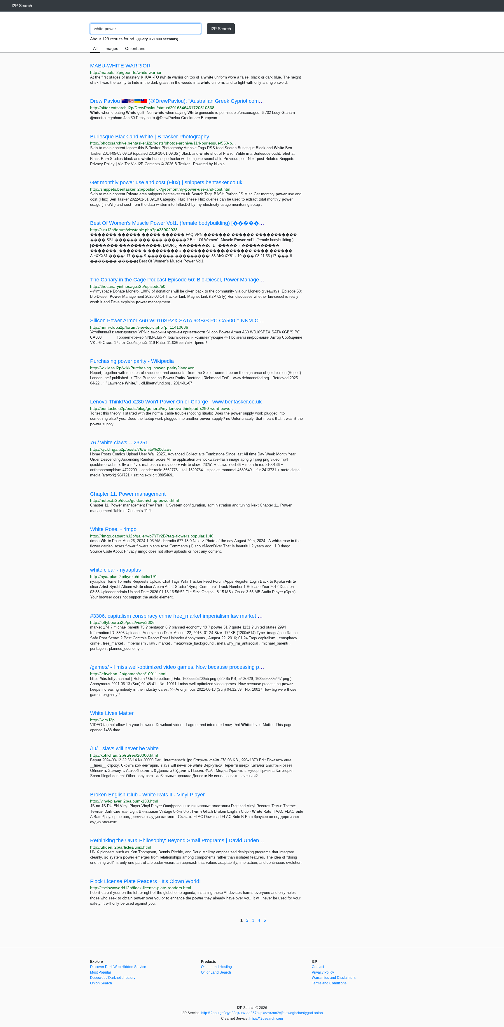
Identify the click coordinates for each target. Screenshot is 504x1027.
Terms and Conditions (329, 983)
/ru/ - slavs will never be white (124, 748)
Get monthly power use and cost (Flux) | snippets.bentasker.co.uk (166, 182)
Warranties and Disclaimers (334, 977)
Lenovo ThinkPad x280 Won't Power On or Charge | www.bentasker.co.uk (176, 402)
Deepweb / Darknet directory (112, 977)
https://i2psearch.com (266, 1018)
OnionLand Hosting (216, 967)
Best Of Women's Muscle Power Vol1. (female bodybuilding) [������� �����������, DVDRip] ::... (225, 223)
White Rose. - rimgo (113, 529)
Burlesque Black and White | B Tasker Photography (149, 137)
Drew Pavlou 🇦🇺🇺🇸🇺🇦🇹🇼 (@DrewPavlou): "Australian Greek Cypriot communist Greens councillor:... (206, 101)
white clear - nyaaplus (115, 570)
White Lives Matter (112, 713)
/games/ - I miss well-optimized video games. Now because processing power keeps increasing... (203, 667)
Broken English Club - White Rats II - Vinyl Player (147, 795)
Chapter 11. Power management (128, 494)
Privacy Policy (323, 972)
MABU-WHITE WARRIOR (120, 66)
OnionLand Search (216, 972)
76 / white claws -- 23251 (119, 442)
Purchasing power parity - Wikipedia (132, 361)
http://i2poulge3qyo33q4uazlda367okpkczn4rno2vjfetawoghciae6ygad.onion (262, 1013)
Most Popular (100, 972)
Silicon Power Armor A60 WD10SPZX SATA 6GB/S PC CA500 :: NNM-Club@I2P (184, 320)
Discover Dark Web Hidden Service (118, 967)
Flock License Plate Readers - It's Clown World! (145, 881)
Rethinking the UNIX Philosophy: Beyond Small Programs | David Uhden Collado (184, 840)
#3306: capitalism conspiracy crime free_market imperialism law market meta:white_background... (204, 616)
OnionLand (135, 48)
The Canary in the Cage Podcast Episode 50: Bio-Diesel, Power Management (180, 280)
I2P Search (22, 5)
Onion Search (101, 983)
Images (111, 48)
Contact (318, 967)
